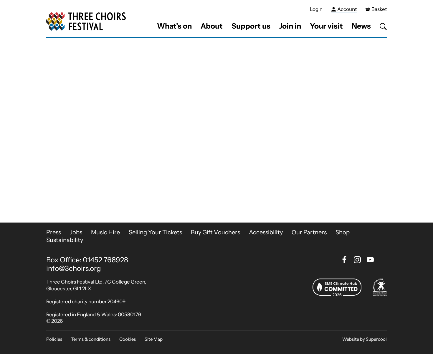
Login (316, 9)
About (212, 26)
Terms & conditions (90, 339)
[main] (216, 130)
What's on (174, 26)
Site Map (154, 339)
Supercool (376, 339)
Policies (54, 339)
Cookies (127, 339)
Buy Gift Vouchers (215, 232)
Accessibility (266, 232)
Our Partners (309, 232)
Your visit (326, 26)
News (361, 26)
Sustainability (64, 239)
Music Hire (105, 232)
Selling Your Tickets (155, 232)
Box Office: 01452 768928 (87, 260)
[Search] (383, 26)
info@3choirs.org (73, 268)
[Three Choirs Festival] (86, 21)
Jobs (76, 232)
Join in (290, 26)
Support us (251, 26)
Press (53, 232)
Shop (343, 232)
